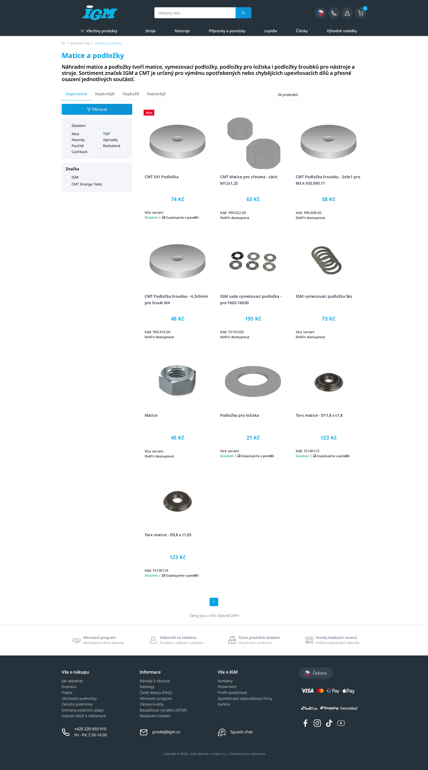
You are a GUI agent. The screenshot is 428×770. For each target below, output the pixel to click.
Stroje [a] (150, 30)
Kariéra (224, 704)
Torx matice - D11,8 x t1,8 (319, 415)
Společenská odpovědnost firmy (245, 699)
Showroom (227, 687)
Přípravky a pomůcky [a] (227, 30)
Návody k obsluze (155, 681)
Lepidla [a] (270, 30)
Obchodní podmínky (79, 699)
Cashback (79, 151)
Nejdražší (131, 93)
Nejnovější (156, 93)
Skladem (79, 125)
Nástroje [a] (182, 30)
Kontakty (225, 681)
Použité (78, 145)
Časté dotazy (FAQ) (156, 693)
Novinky (78, 139)
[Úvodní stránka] (63, 43)
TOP (106, 133)
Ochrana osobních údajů (83, 710)
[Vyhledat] (243, 12)
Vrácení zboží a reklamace (84, 716)
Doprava (69, 687)
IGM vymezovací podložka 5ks (324, 296)
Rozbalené (111, 145)
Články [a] (302, 30)
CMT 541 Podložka (162, 176)
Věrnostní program (156, 699)
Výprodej (110, 139)
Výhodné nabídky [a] (342, 30)
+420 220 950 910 (90, 729)
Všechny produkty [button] (101, 30)
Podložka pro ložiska (239, 415)
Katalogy (147, 687)
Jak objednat (72, 681)
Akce (75, 133)
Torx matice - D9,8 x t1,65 (168, 534)
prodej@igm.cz (166, 732)
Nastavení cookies (155, 716)
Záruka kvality (152, 704)
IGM (75, 177)
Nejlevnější (105, 93)
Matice (151, 415)
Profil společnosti (232, 693)
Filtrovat (99, 109)
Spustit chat (241, 732)
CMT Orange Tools (87, 184)
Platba (67, 693)
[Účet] (347, 13)
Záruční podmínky (77, 704)
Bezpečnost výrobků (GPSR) (163, 710)
